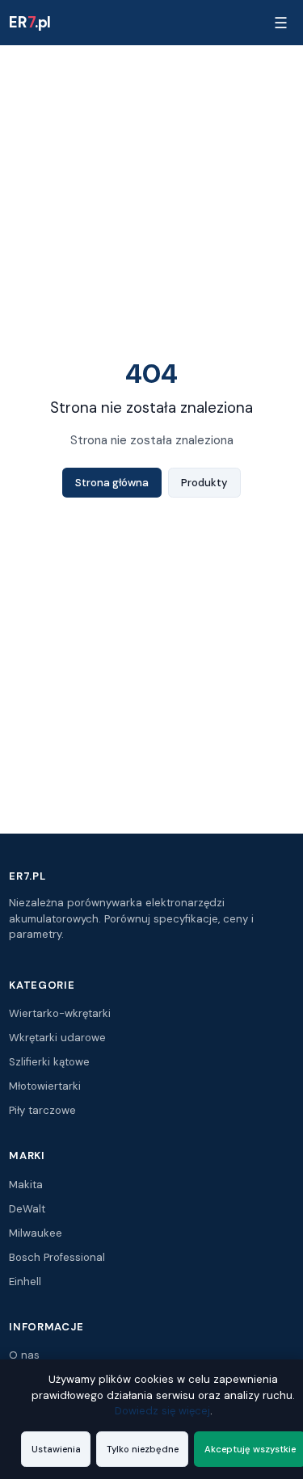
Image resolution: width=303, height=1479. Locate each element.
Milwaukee (35, 1233)
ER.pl (30, 22)
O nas (24, 1355)
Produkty (204, 482)
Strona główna (112, 482)
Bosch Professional (57, 1257)
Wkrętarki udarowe (57, 1037)
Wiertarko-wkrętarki (60, 1013)
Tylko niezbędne (143, 1449)
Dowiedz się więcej (162, 1411)
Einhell (25, 1281)
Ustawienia (56, 1449)
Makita (26, 1184)
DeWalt (27, 1209)
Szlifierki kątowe (49, 1062)
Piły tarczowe (42, 1110)
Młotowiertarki (45, 1086)
